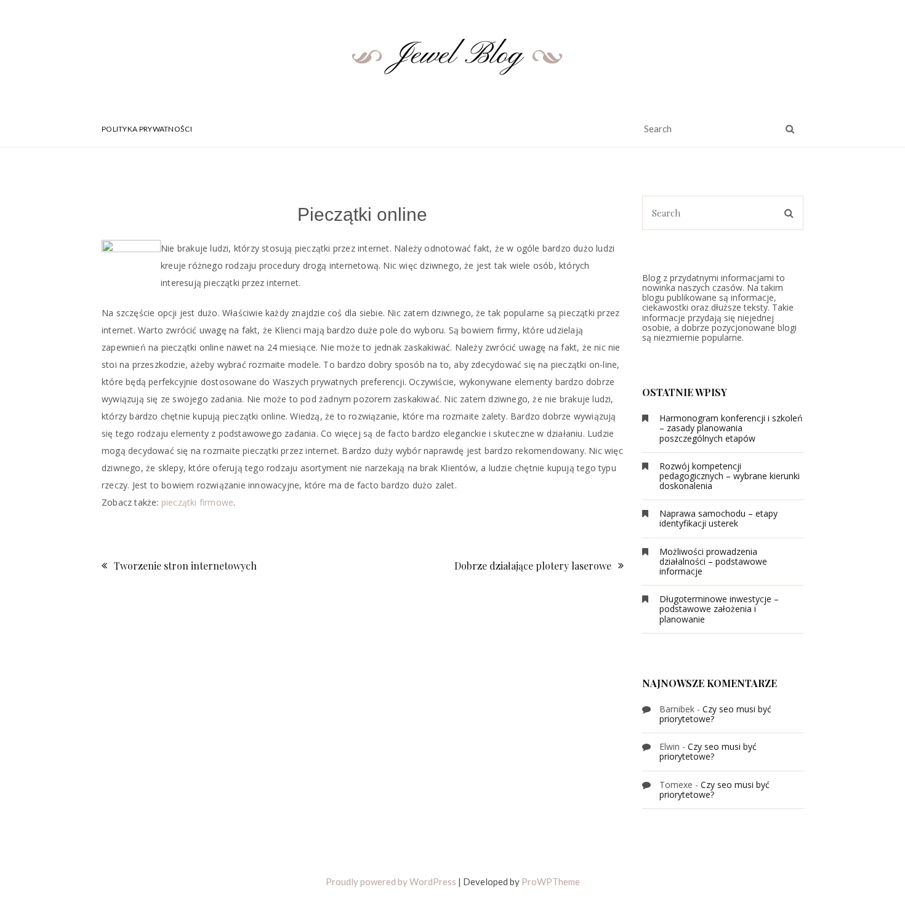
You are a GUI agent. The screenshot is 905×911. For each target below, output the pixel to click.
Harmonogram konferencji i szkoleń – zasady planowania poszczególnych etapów (731, 428)
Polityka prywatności (147, 128)
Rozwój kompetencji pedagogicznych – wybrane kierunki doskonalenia (729, 475)
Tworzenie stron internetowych (185, 565)
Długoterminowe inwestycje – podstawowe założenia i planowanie (719, 608)
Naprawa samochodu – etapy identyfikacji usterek (718, 518)
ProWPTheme (550, 881)
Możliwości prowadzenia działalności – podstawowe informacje (713, 561)
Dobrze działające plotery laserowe (532, 565)
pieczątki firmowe (197, 502)
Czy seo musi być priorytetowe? (715, 714)
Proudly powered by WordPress (391, 881)
